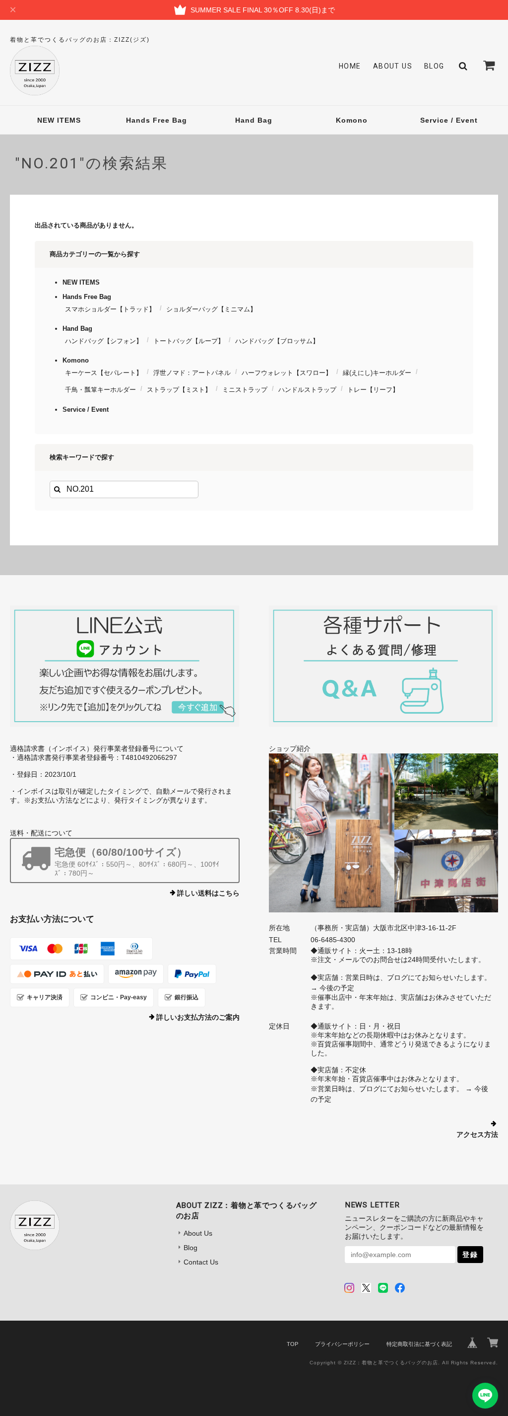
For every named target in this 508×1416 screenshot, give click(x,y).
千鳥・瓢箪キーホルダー (100, 389)
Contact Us (201, 1262)
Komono (352, 120)
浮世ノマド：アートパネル (192, 372)
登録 (470, 1255)
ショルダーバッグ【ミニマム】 (211, 309)
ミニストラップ (244, 389)
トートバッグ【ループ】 (188, 341)
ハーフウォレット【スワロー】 (287, 372)
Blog (434, 66)
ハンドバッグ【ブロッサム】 (277, 341)
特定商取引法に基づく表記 (419, 1344)
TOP (292, 1344)
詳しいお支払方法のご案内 (198, 1017)
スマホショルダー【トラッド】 (110, 309)
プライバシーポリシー (342, 1344)
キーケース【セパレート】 (103, 372)
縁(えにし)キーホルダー (377, 372)
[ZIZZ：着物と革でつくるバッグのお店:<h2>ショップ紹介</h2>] (383, 832)
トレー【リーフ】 (373, 389)
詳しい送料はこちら (208, 893)
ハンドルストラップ (307, 389)
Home (350, 66)
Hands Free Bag (156, 120)
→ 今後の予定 (332, 988)
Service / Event (449, 120)
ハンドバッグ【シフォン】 (103, 341)
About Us (392, 66)
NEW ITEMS (59, 120)
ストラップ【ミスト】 (179, 389)
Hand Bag (253, 120)
